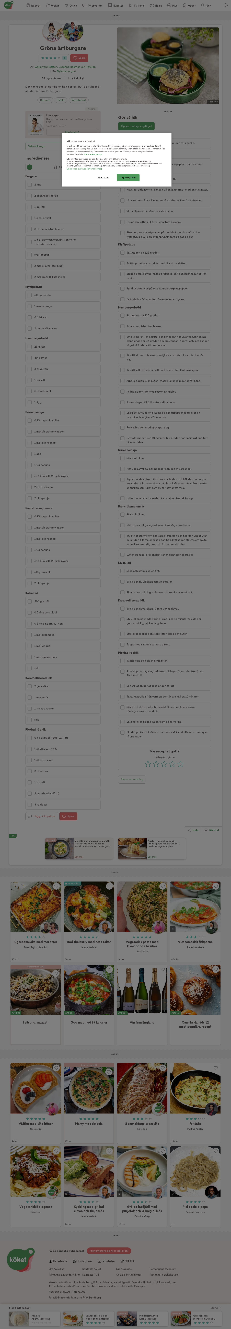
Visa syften (103, 177)
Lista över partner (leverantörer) (84, 169)
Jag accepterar (128, 178)
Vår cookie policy (93, 154)
